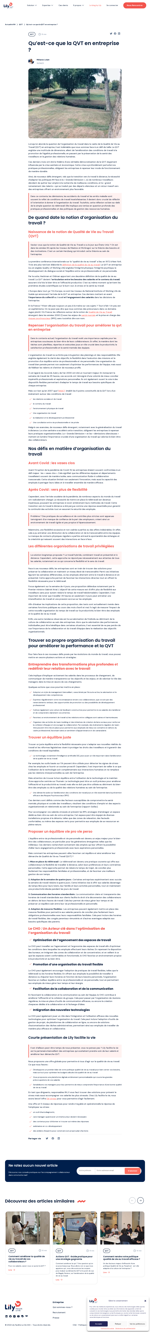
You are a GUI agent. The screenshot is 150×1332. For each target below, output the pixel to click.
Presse (56, 1317)
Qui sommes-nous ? (62, 1307)
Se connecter (112, 5)
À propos (77, 5)
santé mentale (88, 315)
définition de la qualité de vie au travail (81, 264)
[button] (145, 1301)
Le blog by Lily (95, 5)
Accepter (98, 1324)
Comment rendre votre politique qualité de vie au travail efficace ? (121, 1258)
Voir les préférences (137, 1324)
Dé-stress (51, 1098)
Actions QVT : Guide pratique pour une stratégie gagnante (74, 1258)
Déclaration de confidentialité (125, 1328)
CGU (75, 1325)
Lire (10, 1270)
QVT (32, 34)
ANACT (61, 390)
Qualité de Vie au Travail (100, 312)
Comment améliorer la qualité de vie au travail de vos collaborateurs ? (26, 1259)
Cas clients (63, 5)
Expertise (46, 5)
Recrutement (59, 1312)
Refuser (118, 1324)
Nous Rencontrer (135, 5)
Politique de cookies (107, 1328)
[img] (8, 5)
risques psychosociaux (39, 318)
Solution (30, 5)
